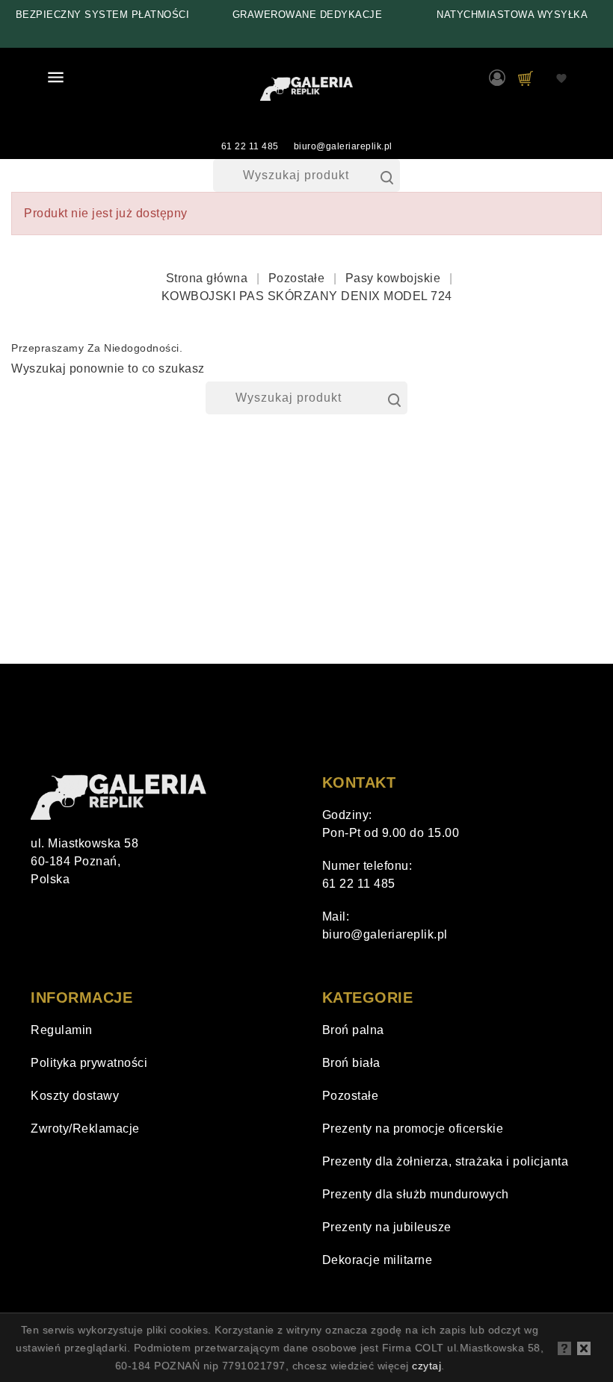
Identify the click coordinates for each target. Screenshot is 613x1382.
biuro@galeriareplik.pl (343, 146)
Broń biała (351, 1062)
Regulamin (62, 1030)
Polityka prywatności (89, 1062)
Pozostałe (350, 1095)
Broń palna (353, 1030)
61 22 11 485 (250, 146)
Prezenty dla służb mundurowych (415, 1194)
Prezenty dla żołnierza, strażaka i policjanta (445, 1161)
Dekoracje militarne (377, 1260)
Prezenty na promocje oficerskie (413, 1128)
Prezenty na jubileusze (387, 1227)
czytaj (426, 1366)
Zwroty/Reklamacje (85, 1128)
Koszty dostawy (75, 1095)
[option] (102, 15)
